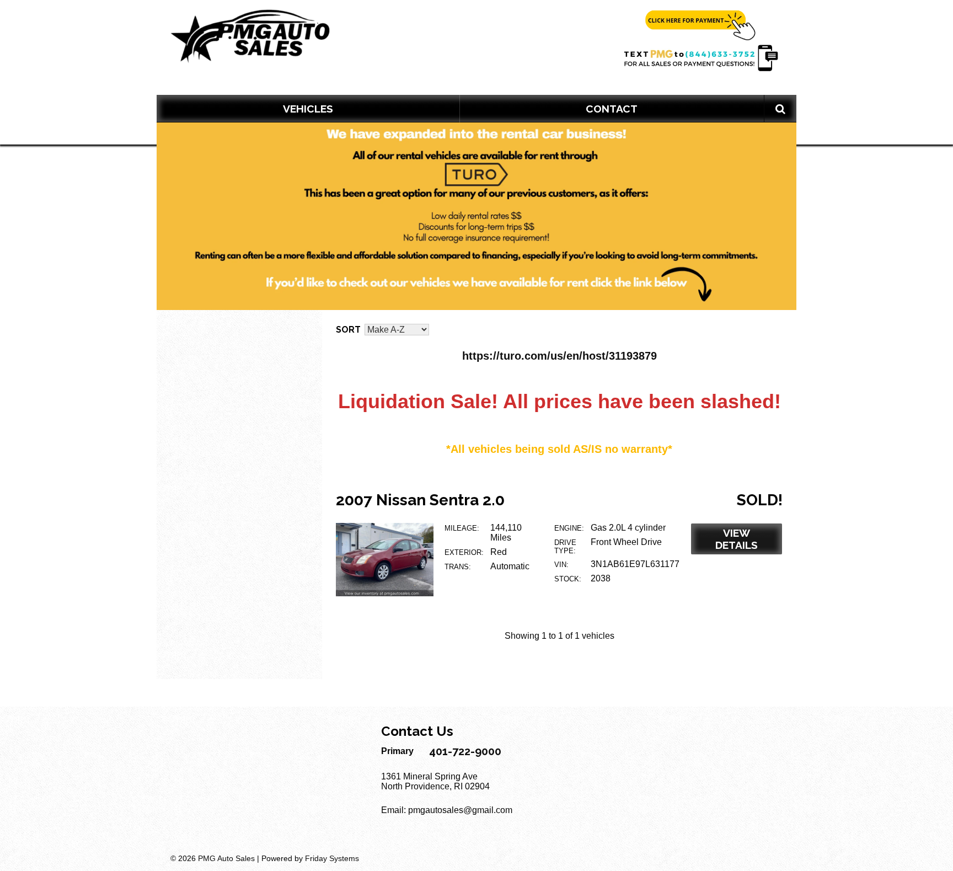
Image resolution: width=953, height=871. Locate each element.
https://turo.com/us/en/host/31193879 (559, 356)
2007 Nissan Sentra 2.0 (420, 500)
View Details (736, 539)
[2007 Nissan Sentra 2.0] (384, 593)
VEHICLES (308, 109)
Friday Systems (332, 858)
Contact (612, 109)
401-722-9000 (465, 751)
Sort (348, 329)
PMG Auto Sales (226, 858)
